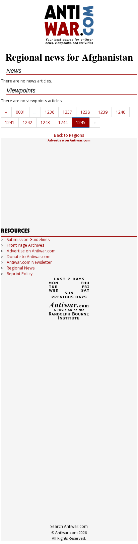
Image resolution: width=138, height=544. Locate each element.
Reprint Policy (19, 274)
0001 (20, 112)
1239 (103, 112)
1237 (67, 112)
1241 (9, 122)
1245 (80, 122)
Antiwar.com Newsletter (29, 262)
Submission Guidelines (28, 239)
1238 (85, 112)
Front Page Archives (25, 245)
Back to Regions (69, 135)
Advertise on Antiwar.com (69, 140)
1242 (27, 122)
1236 (49, 112)
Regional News (20, 268)
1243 (45, 122)
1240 (120, 112)
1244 (63, 122)
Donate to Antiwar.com (29, 256)
